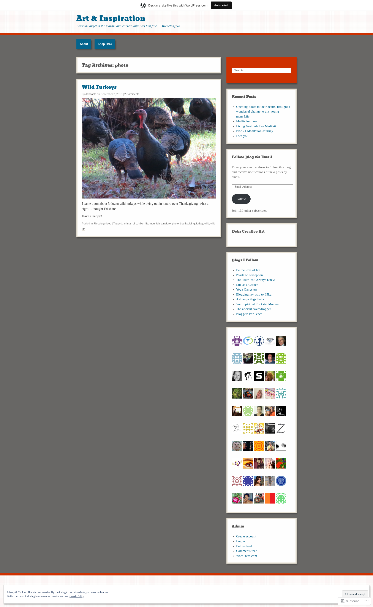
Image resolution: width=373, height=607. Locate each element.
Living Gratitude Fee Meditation (257, 126)
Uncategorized (102, 223)
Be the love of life (248, 270)
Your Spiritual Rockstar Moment (258, 304)
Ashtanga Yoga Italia (250, 299)
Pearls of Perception (249, 275)
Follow (241, 199)
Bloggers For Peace (249, 314)
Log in (240, 541)
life (146, 223)
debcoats (90, 94)
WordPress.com (246, 556)
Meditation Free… (248, 121)
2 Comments (131, 94)
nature (167, 223)
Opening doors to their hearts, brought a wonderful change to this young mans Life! (263, 111)
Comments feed (246, 551)
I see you (242, 136)
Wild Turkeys (99, 87)
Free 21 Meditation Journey (254, 131)
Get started (221, 5)
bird (135, 223)
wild (206, 223)
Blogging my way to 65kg (254, 294)
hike (141, 223)
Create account (246, 536)
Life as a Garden (247, 284)
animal (127, 223)
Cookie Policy (77, 596)
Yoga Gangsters (246, 289)
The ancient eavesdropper (253, 309)
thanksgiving (187, 223)
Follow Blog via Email (252, 157)
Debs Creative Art (248, 231)
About (84, 44)
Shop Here (105, 44)
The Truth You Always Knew (255, 279)
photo (175, 223)
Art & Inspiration (110, 18)
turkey (199, 223)
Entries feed (244, 546)
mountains (156, 223)
